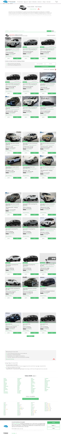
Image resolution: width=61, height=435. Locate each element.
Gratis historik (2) (46, 53)
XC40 (45, 407)
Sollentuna (32, 386)
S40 (31, 409)
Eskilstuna (5, 380)
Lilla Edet (18, 381)
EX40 (18, 413)
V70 (45, 404)
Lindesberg (19, 382)
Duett (18, 410)
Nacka (18, 389)
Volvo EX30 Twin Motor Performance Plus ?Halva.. (47, 204)
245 (4, 408)
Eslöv (4, 381)
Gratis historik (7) (11, 172)
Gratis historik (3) (29, 112)
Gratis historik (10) (12, 113)
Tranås (32, 392)
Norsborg (18, 392)
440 (4, 410)
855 (4, 413)
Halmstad (5, 383)
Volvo (8, 3)
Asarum (5, 378)
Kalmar (5, 387)
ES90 (18, 412)
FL (31, 403)
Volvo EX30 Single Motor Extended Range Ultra (12, 204)
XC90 (45, 410)
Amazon (18, 404)
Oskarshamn (33, 382)
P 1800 (32, 404)
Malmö (18, 386)
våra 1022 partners (17, 423)
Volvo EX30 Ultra (9, 324)
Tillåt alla (53, 422)
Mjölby (18, 387)
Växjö (45, 388)
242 (4, 405)
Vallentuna (46, 381)
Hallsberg (5, 382)
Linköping (19, 383)
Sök (6, 3)
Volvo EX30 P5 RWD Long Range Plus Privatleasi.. (30, 204)
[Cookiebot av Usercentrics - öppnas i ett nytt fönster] (6, 433)
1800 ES (5, 404)
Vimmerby (46, 383)
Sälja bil (30, 1)
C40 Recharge (19, 408)
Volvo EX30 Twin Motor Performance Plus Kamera (47, 84)
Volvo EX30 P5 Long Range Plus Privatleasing (29, 265)
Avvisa (54, 428)
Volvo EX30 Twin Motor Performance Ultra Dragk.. (30, 144)
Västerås (46, 386)
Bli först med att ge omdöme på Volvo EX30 (30, 398)
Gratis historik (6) (11, 54)
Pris (20, 30)
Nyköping (32, 379)
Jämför (8, 58)
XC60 (45, 408)
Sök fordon (21, 1)
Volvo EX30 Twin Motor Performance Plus (47, 167)
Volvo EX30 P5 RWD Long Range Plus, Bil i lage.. (47, 265)
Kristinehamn (6, 392)
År (23, 30)
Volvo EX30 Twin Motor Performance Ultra (47, 144)
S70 (31, 411)
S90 (31, 413)
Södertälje (32, 391)
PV (31, 405)
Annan (18, 405)
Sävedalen (32, 390)
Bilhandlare (34, 1)
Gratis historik (29, 53)
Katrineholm (6, 389)
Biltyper (44, 1)
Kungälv (18, 379)
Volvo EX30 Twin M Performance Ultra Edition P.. (47, 229)
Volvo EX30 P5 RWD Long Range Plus (30, 48)
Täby (45, 379)
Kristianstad (6, 391)
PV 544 (32, 408)
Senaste (11, 30)
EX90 (32, 402)
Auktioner (39, 1)
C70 (18, 409)
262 (4, 409)
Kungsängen (19, 378)
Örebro (46, 390)
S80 (31, 412)
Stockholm (32, 389)
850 (4, 412)
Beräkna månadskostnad (15, 50)
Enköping (5, 379)
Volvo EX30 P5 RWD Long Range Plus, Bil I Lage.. (13, 289)
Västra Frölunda (47, 387)
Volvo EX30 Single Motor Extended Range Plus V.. (12, 49)
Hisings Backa (6, 386)
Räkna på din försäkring (10, 359)
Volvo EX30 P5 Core (44, 324)
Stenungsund (33, 388)
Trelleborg (46, 378)
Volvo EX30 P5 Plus (26, 324)
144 (4, 402)
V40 (31, 414)
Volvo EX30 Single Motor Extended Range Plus (12, 108)
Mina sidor (56, 1)
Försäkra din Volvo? (33, 9)
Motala (18, 388)
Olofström (32, 381)
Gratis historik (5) (46, 89)
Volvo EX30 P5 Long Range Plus (12, 228)
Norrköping (19, 390)
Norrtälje (18, 391)
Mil (22, 30)
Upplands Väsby (47, 380)
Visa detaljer (14, 433)
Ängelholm (46, 389)
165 (4, 403)
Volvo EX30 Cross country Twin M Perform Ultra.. (46, 108)
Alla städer (49, 1)
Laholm (18, 380)
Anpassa (53, 425)
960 (18, 403)
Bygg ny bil (26, 1)
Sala (31, 383)
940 (4, 414)
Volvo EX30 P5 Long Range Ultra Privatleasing (12, 265)
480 (4, 411)
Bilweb (4, 3)
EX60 (18, 414)
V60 (45, 403)
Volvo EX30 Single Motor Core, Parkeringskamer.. (29, 167)
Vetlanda (46, 382)
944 (18, 402)
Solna (32, 387)
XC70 (45, 409)
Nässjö (32, 380)
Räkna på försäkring (8, 56)
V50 (45, 402)
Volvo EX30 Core (43, 288)
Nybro (32, 378)
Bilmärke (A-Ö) (16, 30)
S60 (31, 410)
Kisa (4, 390)
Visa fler (30, 336)
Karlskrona (5, 388)
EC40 (18, 411)
